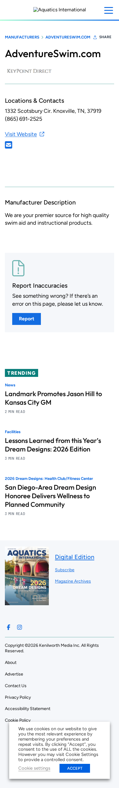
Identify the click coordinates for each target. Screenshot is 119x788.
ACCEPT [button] (74, 768)
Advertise (14, 674)
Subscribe (64, 570)
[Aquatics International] (59, 10)
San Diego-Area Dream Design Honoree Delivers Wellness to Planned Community (50, 496)
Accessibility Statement (27, 708)
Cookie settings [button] (34, 768)
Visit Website (21, 134)
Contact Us (16, 685)
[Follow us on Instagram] (19, 627)
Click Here (8, 145)
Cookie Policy (18, 720)
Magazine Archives (73, 581)
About (10, 662)
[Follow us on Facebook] (8, 627)
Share (105, 37)
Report (26, 319)
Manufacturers (22, 37)
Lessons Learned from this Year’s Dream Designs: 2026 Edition (53, 444)
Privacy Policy (18, 697)
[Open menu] (109, 10)
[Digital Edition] (27, 602)
